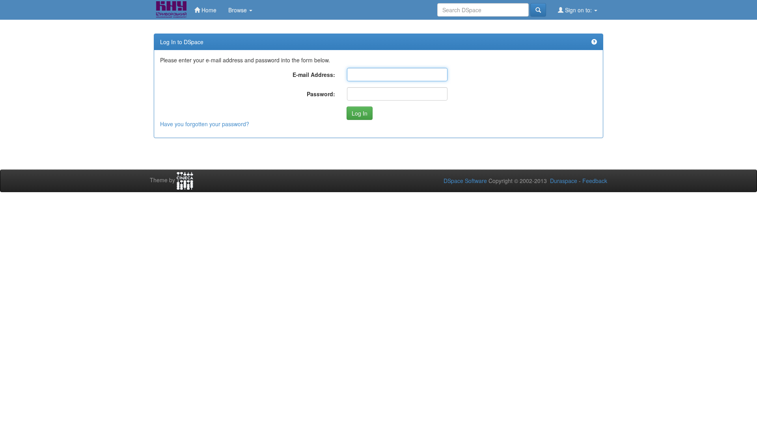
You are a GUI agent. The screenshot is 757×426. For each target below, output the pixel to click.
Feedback (594, 181)
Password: (321, 94)
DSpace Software (465, 181)
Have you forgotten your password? (204, 124)
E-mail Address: (314, 74)
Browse (238, 10)
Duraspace (563, 181)
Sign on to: (578, 10)
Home (208, 10)
